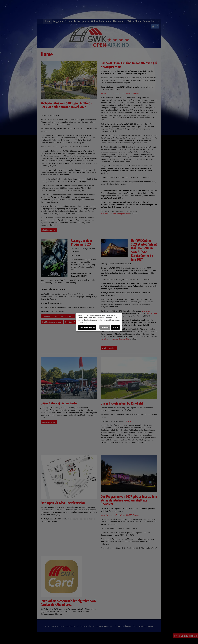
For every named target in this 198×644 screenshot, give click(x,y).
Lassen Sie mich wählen (87, 327)
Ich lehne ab (105, 327)
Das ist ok (115, 327)
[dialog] (99, 322)
